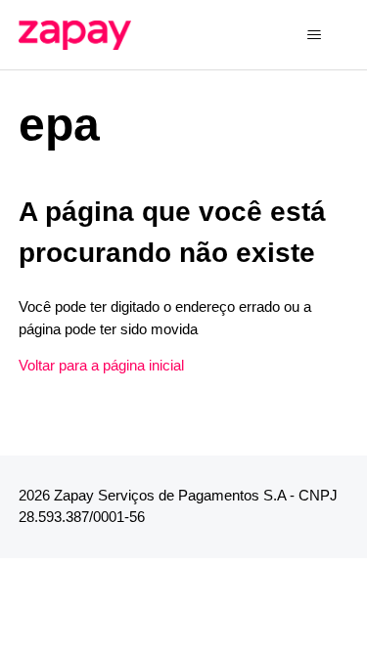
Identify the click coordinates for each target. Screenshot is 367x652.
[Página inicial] (75, 35)
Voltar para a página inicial (101, 365)
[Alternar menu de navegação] (313, 35)
